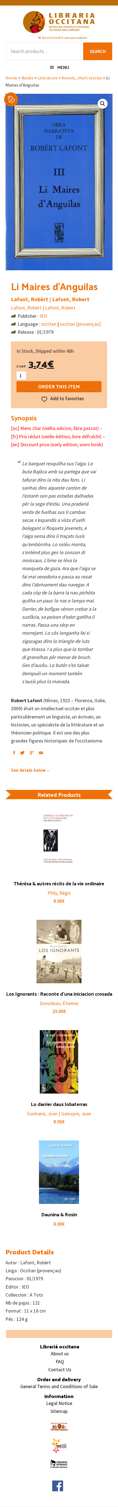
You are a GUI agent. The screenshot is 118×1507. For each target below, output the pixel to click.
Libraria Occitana (59, 22)
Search (98, 51)
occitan (48, 324)
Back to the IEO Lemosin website (64, 38)
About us (60, 1353)
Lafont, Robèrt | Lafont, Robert (50, 299)
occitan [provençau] (80, 324)
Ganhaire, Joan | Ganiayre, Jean (59, 1113)
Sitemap (59, 1411)
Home (11, 78)
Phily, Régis (59, 893)
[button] (103, 104)
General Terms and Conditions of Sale (59, 1386)
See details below (28, 770)
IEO (43, 316)
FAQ (60, 1361)
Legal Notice (59, 1403)
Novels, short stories (82, 78)
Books (27, 78)
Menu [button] (63, 67)
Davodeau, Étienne (59, 1003)
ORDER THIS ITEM (59, 386)
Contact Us (59, 1369)
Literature (48, 78)
